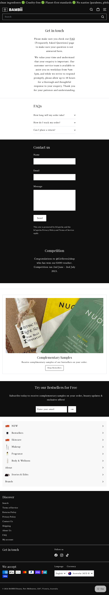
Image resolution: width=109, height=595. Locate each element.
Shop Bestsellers (54, 368)
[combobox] (54, 17)
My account (7, 539)
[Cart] (98, 9)
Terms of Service (66, 230)
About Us (6, 530)
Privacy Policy (48, 230)
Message (37, 186)
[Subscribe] (72, 409)
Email (36, 170)
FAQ (72, 38)
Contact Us (7, 521)
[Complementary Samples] (54, 325)
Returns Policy (9, 512)
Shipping (6, 526)
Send (40, 218)
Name (36, 154)
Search (5, 503)
